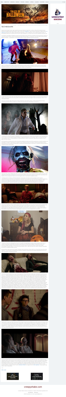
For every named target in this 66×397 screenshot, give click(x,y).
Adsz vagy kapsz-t (37, 364)
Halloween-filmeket (22, 364)
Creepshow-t (27, 31)
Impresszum (36, 392)
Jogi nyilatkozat (30, 392)
